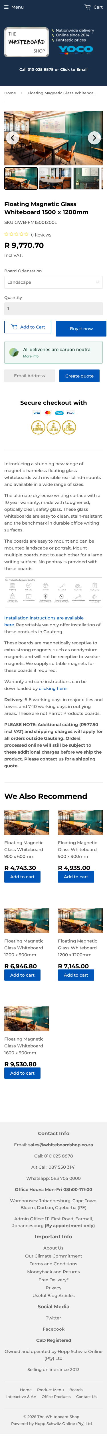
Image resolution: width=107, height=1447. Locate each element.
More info (31, 356)
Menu (17, 7)
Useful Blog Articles (54, 1295)
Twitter (53, 1318)
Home (10, 93)
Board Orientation (23, 270)
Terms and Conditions (53, 1263)
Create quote (79, 376)
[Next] (94, 138)
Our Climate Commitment (53, 1256)
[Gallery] (53, 151)
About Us (53, 1248)
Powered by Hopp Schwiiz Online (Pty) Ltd (51, 1423)
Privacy (53, 1287)
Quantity (13, 297)
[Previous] (12, 138)
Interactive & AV (21, 1396)
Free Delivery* (53, 1279)
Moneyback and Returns (53, 1271)
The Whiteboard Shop (58, 1416)
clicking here (52, 688)
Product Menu (50, 1389)
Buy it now (81, 328)
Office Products (56, 1396)
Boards (76, 1389)
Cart (97, 7)
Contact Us (86, 1396)
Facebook (53, 1329)
